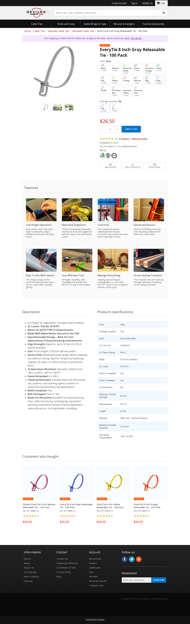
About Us (29, 567)
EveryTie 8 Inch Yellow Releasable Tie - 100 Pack (110, 506)
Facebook (124, 559)
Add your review (139, 138)
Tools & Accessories (153, 24)
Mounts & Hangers (124, 24)
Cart (91, 572)
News (27, 563)
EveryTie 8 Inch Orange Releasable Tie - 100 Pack (147, 506)
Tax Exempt (30, 572)
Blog (58, 576)
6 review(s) (124, 138)
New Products (31, 576)
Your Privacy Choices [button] (95, 619)
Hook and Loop (66, 24)
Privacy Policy (63, 572)
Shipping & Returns (67, 563)
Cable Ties (37, 24)
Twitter (131, 559)
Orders (93, 563)
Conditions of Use (66, 567)
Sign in (134, 3)
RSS (139, 559)
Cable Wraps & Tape (95, 24)
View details (136, 38)
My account (95, 558)
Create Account (119, 3)
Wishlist (93, 576)
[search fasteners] (163, 13)
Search (27, 558)
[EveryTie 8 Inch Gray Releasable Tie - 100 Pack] (57, 77)
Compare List (96, 585)
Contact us (62, 558)
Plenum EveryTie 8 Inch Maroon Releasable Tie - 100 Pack (39, 506)
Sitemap (28, 580)
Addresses (94, 567)
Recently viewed (98, 580)
